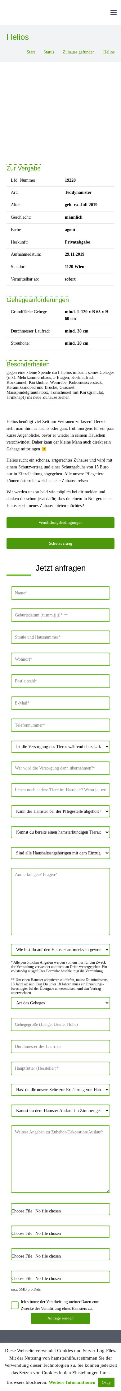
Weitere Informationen (72, 1382)
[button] (101, 12)
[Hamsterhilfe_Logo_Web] (50, 12)
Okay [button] (106, 1382)
